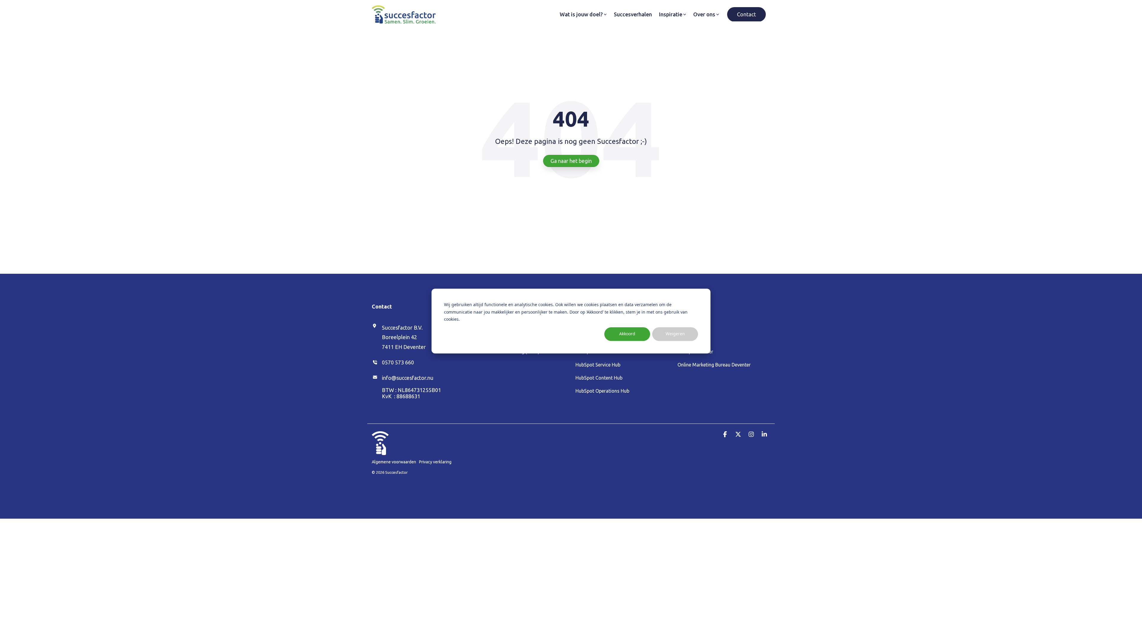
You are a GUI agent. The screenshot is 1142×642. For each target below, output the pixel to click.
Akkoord (627, 334)
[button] (726, 434)
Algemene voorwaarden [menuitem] (394, 462)
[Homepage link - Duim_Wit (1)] (380, 452)
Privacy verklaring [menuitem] (435, 462)
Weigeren (675, 334)
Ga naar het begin (571, 161)
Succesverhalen (633, 14)
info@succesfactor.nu (407, 378)
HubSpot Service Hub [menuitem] (597, 364)
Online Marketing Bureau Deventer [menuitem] (714, 364)
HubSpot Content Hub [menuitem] (598, 377)
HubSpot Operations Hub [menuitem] (602, 391)
